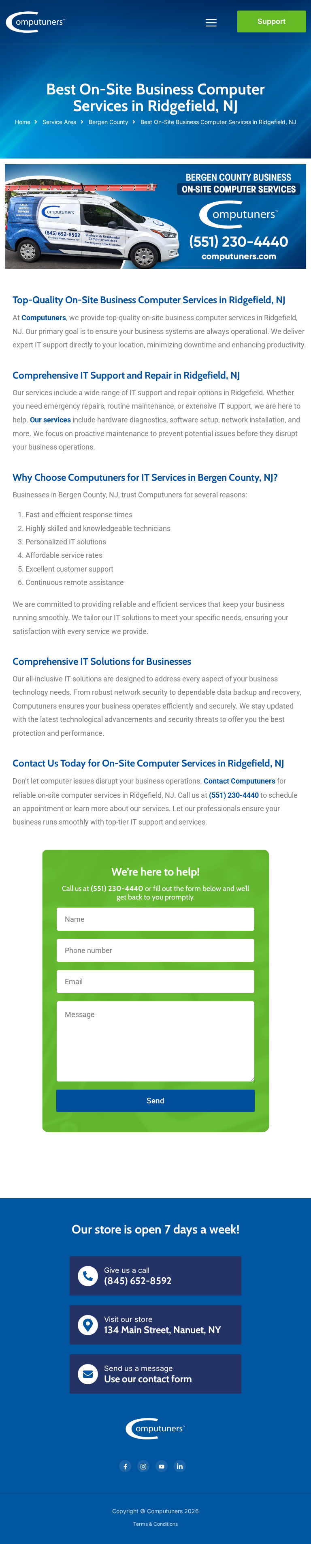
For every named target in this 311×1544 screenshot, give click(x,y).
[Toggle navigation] (211, 21)
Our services (50, 419)
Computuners (43, 317)
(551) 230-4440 (234, 795)
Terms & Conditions (155, 1524)
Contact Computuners (239, 781)
